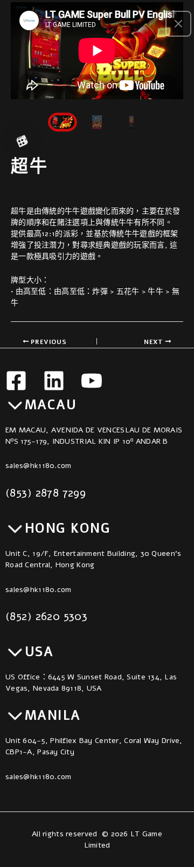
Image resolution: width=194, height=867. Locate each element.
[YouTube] (91, 380)
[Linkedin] (54, 380)
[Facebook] (16, 380)
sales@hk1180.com (38, 465)
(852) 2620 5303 (46, 616)
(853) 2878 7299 (45, 492)
